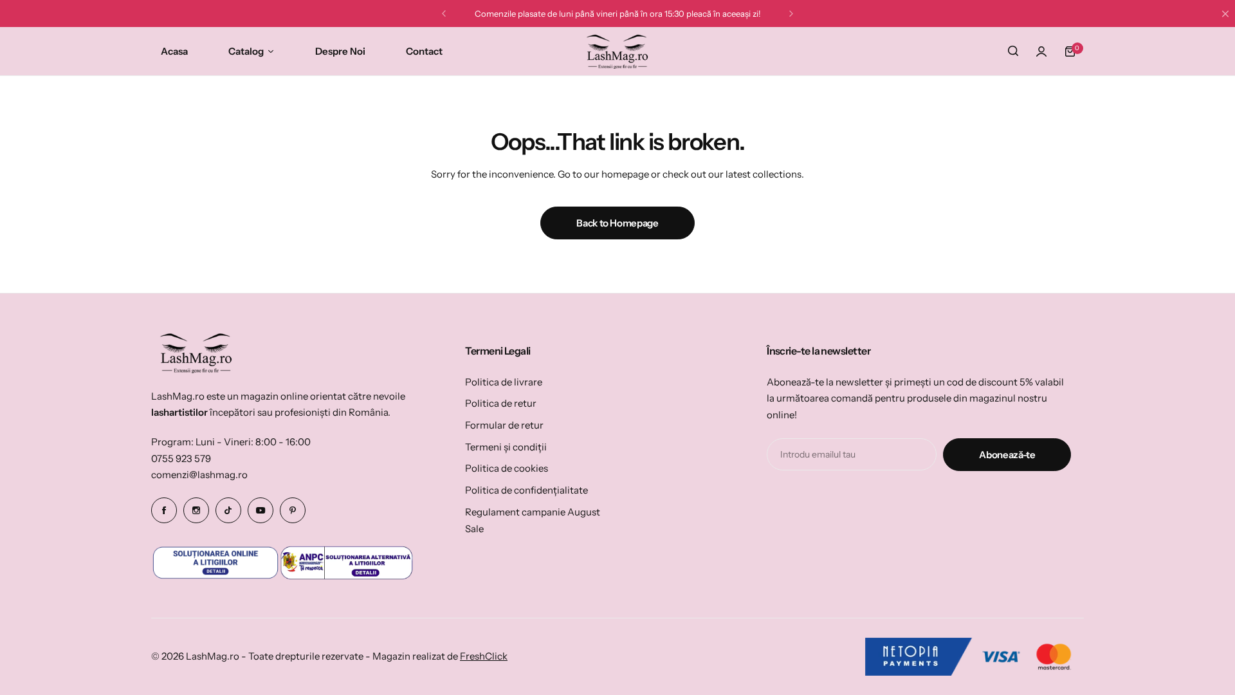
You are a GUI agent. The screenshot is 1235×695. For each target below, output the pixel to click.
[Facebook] (164, 510)
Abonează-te (1007, 455)
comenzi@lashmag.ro (199, 474)
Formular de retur (504, 425)
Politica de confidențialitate (526, 490)
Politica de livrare (503, 382)
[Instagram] (196, 510)
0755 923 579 (181, 458)
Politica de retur (500, 403)
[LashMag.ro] (617, 51)
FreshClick (484, 656)
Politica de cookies (506, 468)
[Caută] (1013, 51)
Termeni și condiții (506, 447)
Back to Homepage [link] (617, 223)
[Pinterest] (293, 510)
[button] (443, 13)
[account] (1041, 51)
